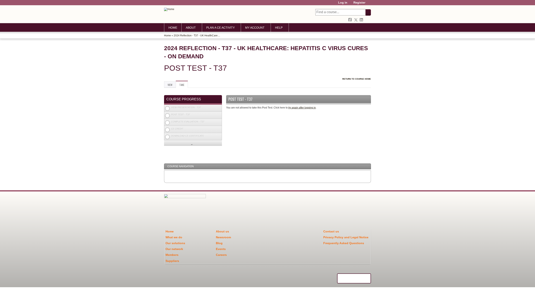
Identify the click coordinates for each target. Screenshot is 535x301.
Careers (221, 254)
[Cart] (369, 4)
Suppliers (172, 261)
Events (221, 249)
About (191, 27)
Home (172, 27)
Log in (342, 2)
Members (172, 254)
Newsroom (223, 237)
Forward (367, 19)
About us (222, 231)
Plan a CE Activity (220, 27)
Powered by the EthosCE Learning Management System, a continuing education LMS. (354, 278)
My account (255, 27)
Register (359, 2)
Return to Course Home (356, 79)
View (170, 85)
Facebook (350, 19)
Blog (219, 243)
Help (279, 27)
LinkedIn (362, 19)
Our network (174, 249)
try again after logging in (302, 107)
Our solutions (175, 243)
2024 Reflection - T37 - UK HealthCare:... (197, 35)
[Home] (169, 9)
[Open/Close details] (219, 108)
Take (183, 85)
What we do (174, 237)
